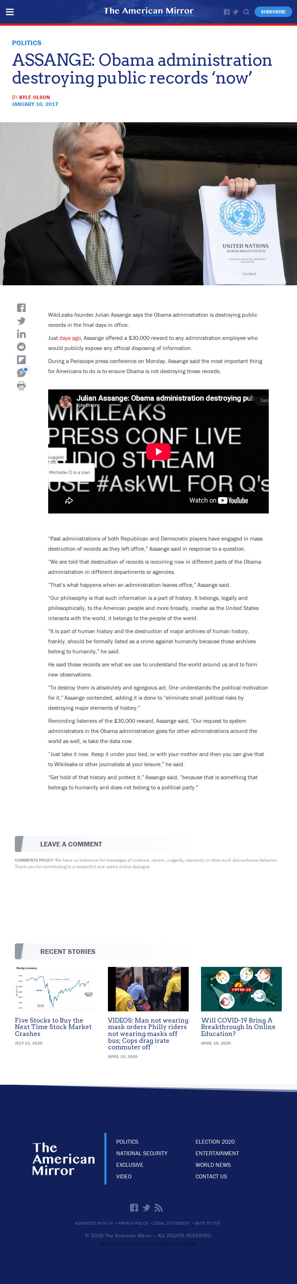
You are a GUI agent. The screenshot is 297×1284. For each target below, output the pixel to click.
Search (246, 12)
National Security (141, 1153)
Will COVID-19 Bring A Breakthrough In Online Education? (238, 1027)
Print (21, 385)
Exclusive (129, 1164)
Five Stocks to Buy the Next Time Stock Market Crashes (53, 1027)
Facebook (227, 12)
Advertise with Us (94, 1223)
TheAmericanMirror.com (64, 1159)
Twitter (235, 12)
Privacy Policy (133, 1223)
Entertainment (217, 1153)
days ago (70, 337)
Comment (21, 372)
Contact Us (211, 1176)
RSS (159, 1208)
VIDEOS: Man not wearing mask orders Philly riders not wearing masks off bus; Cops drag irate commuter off (148, 1034)
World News (213, 1164)
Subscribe (273, 12)
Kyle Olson (34, 97)
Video (123, 1176)
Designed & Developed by (148, 1244)
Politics (127, 1141)
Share (21, 307)
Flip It (21, 359)
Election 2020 (215, 1141)
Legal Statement (171, 1223)
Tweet (21, 320)
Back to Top (207, 1223)
